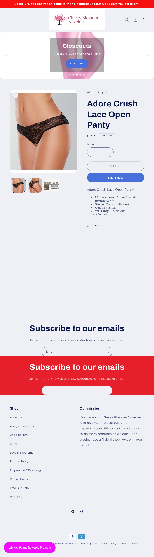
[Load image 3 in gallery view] (51, 185)
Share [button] (95, 225)
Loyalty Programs (21, 452)
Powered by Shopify (65, 544)
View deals (77, 63)
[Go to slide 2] (73, 75)
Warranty (16, 496)
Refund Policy (19, 479)
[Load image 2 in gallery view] (35, 185)
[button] (8, 19)
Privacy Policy (19, 461)
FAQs (13, 443)
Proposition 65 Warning (25, 470)
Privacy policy (108, 544)
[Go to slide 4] (80, 75)
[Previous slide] (7, 55)
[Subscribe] (108, 351)
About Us (16, 417)
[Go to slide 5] (84, 75)
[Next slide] (147, 55)
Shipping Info (19, 435)
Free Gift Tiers (19, 488)
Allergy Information (22, 426)
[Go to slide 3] (77, 75)
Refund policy (89, 544)
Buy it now (115, 177)
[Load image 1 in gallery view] (18, 185)
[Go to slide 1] (70, 75)
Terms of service (129, 544)
